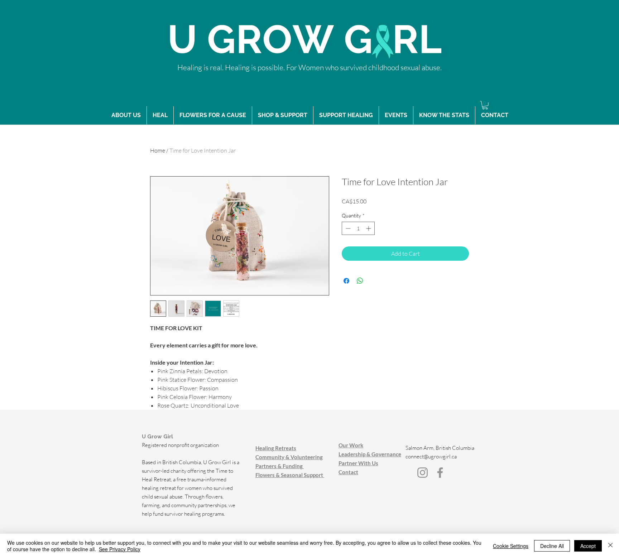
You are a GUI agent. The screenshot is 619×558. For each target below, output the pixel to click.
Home (157, 150)
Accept (588, 545)
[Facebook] (440, 473)
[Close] (610, 545)
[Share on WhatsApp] (360, 280)
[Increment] (369, 228)
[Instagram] (423, 473)
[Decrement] (347, 228)
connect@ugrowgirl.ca (431, 456)
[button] (485, 105)
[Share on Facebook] (346, 280)
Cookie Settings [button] (510, 545)
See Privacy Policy (119, 549)
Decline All (552, 545)
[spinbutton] (358, 228)
